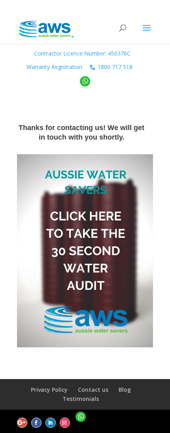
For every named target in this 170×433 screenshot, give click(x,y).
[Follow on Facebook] (36, 423)
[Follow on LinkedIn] (50, 423)
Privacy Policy (49, 389)
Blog (125, 389)
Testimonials (80, 398)
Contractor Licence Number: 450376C (82, 53)
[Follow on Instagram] (65, 423)
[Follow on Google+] (22, 423)
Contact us (93, 389)
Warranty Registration (54, 67)
